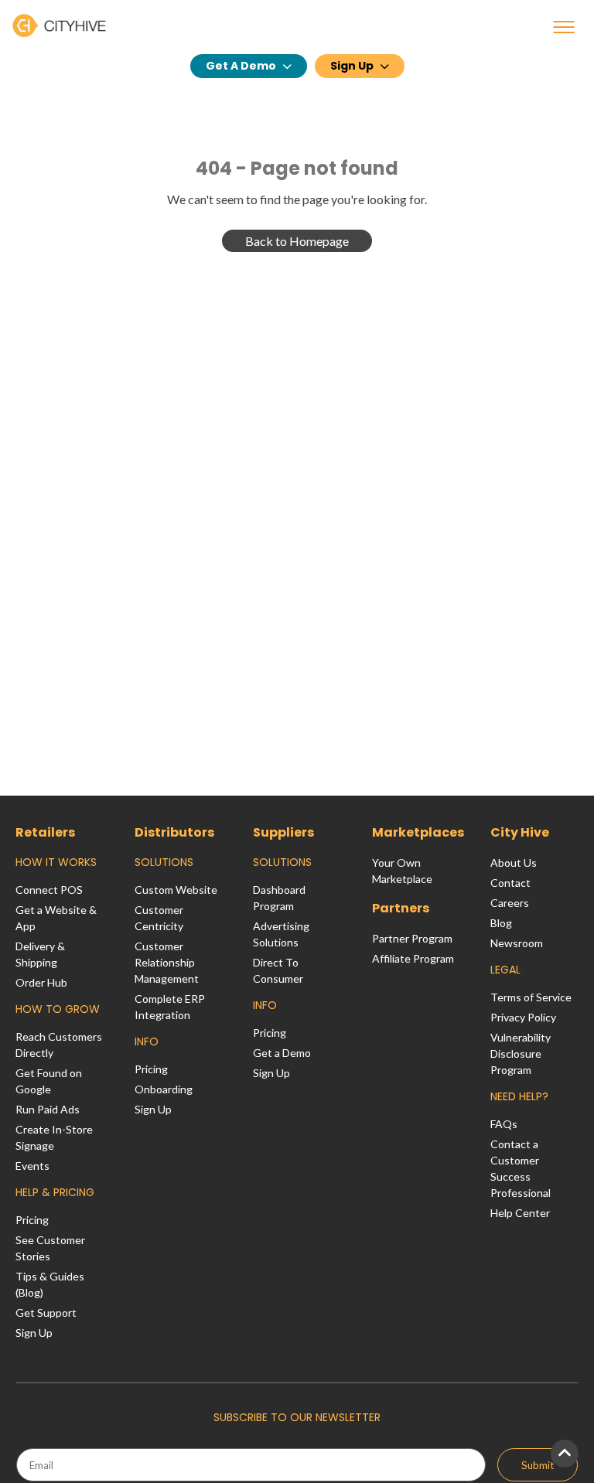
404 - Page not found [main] (297, 168)
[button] (564, 27)
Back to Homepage (297, 241)
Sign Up (352, 65)
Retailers (45, 832)
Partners (400, 908)
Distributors (174, 832)
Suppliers (283, 832)
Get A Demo (241, 65)
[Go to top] (565, 1454)
